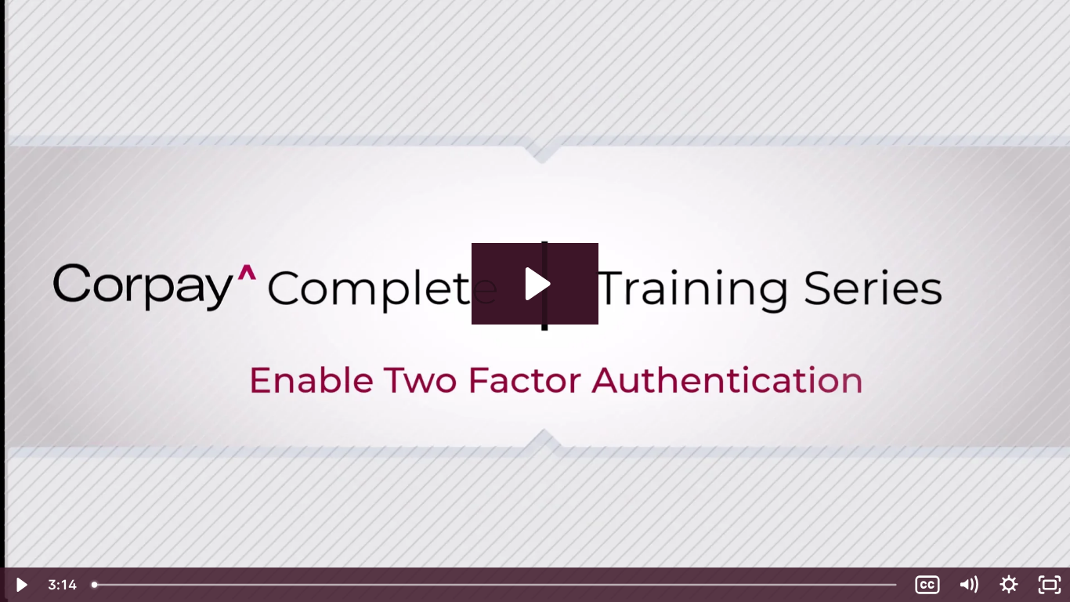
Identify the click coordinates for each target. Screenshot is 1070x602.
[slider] (495, 585)
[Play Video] (20, 585)
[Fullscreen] (1049, 585)
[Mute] (968, 585)
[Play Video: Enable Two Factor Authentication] (535, 284)
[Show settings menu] (1009, 585)
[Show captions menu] (927, 585)
